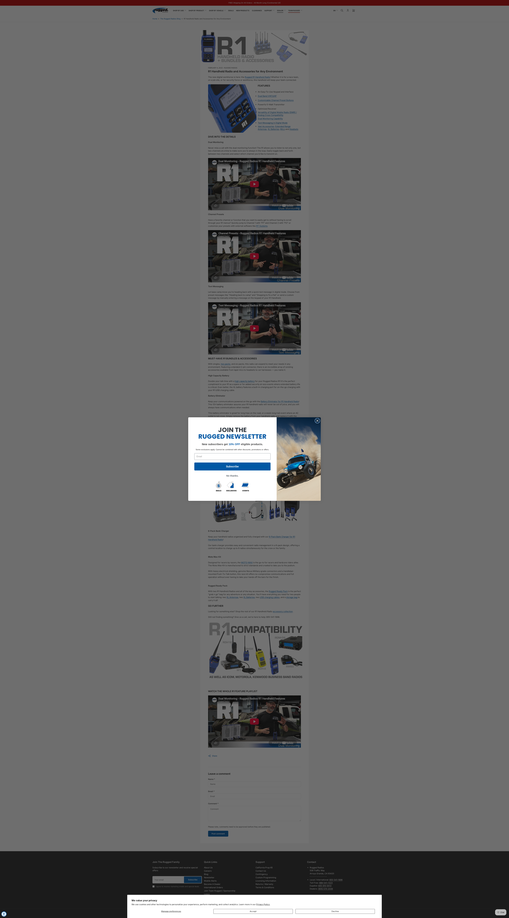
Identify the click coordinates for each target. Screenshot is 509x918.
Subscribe (232, 466)
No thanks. (232, 475)
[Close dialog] (317, 420)
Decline (335, 911)
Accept (253, 911)
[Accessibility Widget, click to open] (4, 914)
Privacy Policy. (263, 904)
